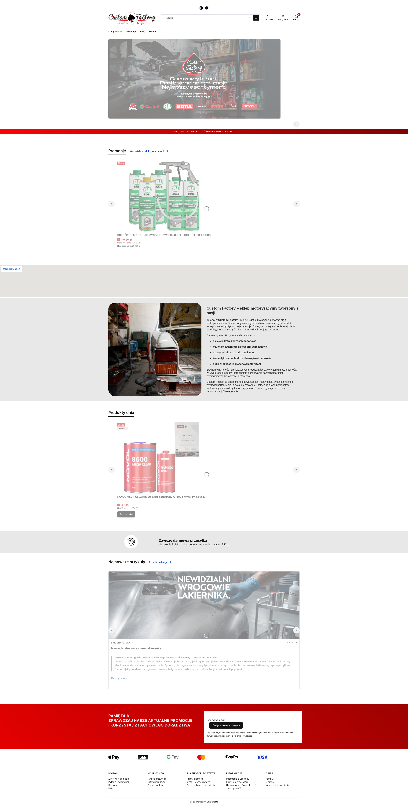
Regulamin (113, 785)
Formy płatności (195, 778)
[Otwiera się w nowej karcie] (201, 8)
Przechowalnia (155, 785)
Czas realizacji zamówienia (201, 785)
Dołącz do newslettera (226, 725)
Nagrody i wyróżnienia (277, 785)
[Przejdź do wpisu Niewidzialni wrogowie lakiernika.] (204, 605)
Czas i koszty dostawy (199, 782)
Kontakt (269, 778)
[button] (256, 18)
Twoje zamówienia (157, 778)
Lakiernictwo (120, 642)
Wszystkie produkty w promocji (147, 151)
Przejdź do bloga (158, 562)
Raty (110, 788)
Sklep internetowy (203, 802)
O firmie (270, 782)
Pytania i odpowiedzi (119, 782)
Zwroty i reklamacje (118, 778)
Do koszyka (126, 514)
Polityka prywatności (237, 782)
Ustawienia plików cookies (240, 785)
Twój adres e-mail (216, 720)
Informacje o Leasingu (237, 778)
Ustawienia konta (156, 782)
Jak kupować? (233, 788)
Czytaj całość (119, 678)
